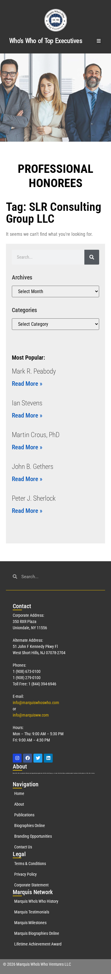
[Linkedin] (48, 758)
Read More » (27, 383)
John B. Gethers (32, 467)
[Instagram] (17, 758)
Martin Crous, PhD (35, 435)
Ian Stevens (27, 403)
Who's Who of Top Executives (45, 41)
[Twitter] (37, 758)
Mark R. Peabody (34, 371)
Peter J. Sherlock (34, 498)
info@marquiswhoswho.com (36, 702)
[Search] (91, 257)
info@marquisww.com (31, 715)
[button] (99, 40)
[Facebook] (27, 758)
